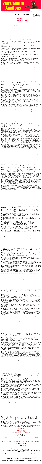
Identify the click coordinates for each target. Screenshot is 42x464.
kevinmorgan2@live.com (22, 431)
